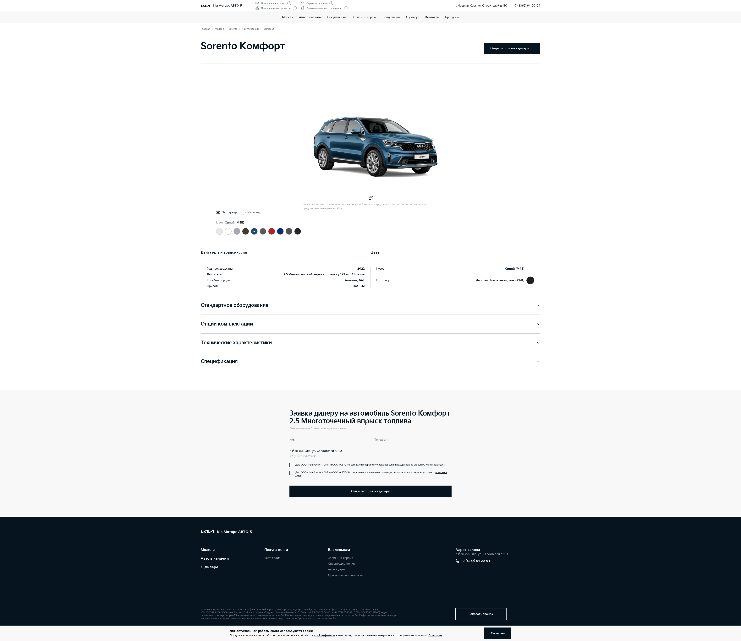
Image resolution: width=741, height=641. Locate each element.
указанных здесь (435, 464)
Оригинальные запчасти (345, 575)
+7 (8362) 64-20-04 (526, 6)
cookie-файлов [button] (324, 635)
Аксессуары (336, 569)
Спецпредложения (341, 564)
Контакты (432, 17)
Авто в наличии (310, 17)
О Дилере (413, 17)
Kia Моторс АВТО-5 (227, 6)
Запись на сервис (364, 17)
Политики (435, 635)
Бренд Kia (452, 17)
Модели (287, 17)
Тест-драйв (272, 558)
